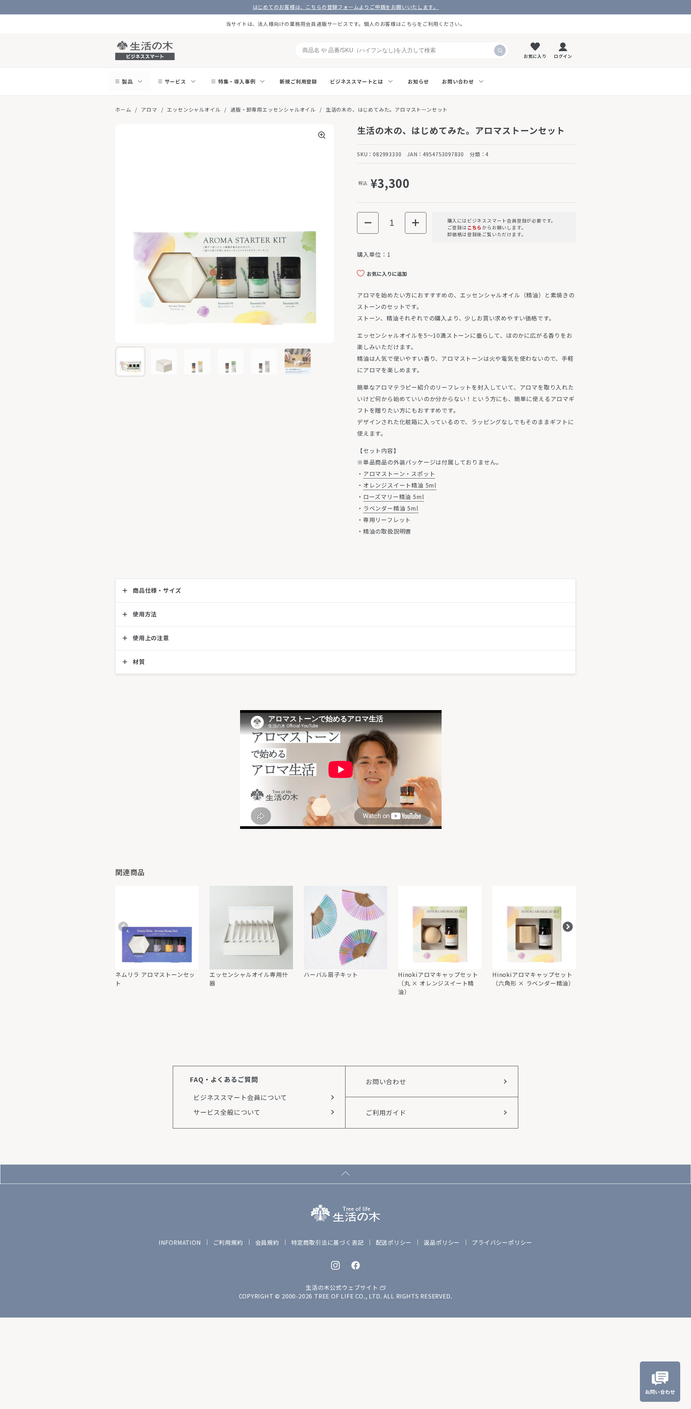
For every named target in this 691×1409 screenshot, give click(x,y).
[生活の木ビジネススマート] (145, 50)
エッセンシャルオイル (193, 109)
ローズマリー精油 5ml (393, 496)
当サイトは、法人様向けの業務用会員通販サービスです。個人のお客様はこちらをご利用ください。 (345, 23)
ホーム (123, 109)
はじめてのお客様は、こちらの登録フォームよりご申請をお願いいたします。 (346, 7)
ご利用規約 (228, 1242)
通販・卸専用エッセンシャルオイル (273, 109)
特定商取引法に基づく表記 (327, 1242)
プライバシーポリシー (502, 1242)
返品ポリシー (442, 1242)
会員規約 (267, 1242)
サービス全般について (227, 1112)
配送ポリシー (394, 1242)
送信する (499, 50)
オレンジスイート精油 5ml (400, 485)
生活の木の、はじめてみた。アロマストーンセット (387, 109)
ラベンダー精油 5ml (391, 508)
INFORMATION (180, 1242)
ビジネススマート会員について (240, 1097)
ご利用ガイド (386, 1112)
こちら (474, 227)
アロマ (149, 109)
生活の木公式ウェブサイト (342, 1287)
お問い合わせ (386, 1081)
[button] (368, 223)
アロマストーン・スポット (399, 473)
